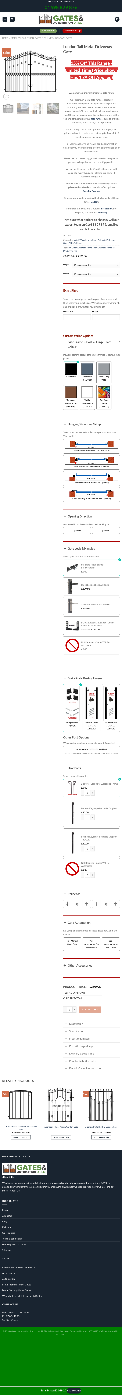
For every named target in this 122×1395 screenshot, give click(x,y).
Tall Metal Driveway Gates (58, 38)
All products (8, 1273)
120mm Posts (111, 722)
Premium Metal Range (82, 248)
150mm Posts (82, 749)
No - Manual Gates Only (72, 942)
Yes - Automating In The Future (111, 944)
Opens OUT (106, 530)
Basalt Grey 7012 (104, 378)
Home (5, 38)
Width (66, 274)
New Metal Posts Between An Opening (91, 466)
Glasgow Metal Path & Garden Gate (101, 1127)
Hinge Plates (72, 722)
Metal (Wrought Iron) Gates (26, 38)
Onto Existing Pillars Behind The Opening (91, 498)
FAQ (4, 1221)
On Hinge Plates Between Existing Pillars (91, 450)
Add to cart (90, 1009)
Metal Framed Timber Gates (16, 1284)
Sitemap (6, 1250)
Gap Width (68, 311)
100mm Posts (91, 722)
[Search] (12, 19)
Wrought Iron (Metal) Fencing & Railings (22, 1295)
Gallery (94, 201)
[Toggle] (66, 1024)
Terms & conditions (12, 1238)
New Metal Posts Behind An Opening (92, 482)
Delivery (102, 212)
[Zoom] (6, 96)
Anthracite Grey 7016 (87, 378)
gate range (96, 118)
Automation (8, 1278)
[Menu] (5, 19)
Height (66, 265)
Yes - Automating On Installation (91, 944)
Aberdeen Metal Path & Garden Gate (61, 1127)
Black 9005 (71, 376)
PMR (70, 248)
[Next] (54, 72)
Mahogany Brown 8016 (70, 402)
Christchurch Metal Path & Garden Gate (21, 1128)
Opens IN (77, 530)
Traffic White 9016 (87, 402)
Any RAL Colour (104, 402)
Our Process (8, 1232)
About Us (15, 1190)
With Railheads (75, 243)
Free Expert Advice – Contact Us (18, 1267)
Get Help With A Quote (14, 1244)
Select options (20, 1137)
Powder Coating (91, 191)
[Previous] (7, 72)
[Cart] (117, 19)
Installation (106, 208)
